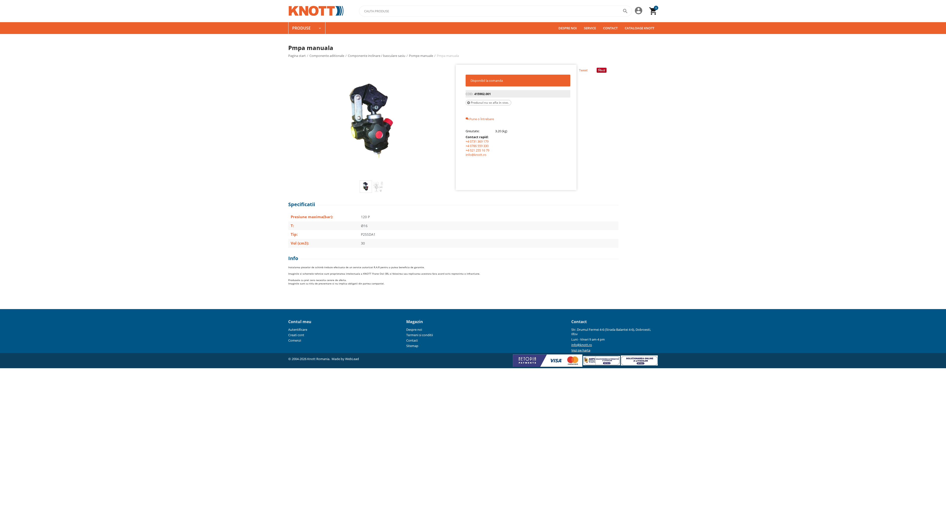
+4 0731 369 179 (477, 141)
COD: (469, 94)
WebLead (352, 359)
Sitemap (412, 346)
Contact (610, 28)
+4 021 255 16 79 (477, 150)
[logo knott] (316, 11)
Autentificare (297, 329)
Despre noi (567, 28)
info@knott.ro (476, 154)
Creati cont (296, 335)
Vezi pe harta (580, 350)
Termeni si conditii (419, 335)
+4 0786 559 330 (477, 146)
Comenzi (294, 340)
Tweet (583, 70)
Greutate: (472, 131)
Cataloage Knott (639, 28)
